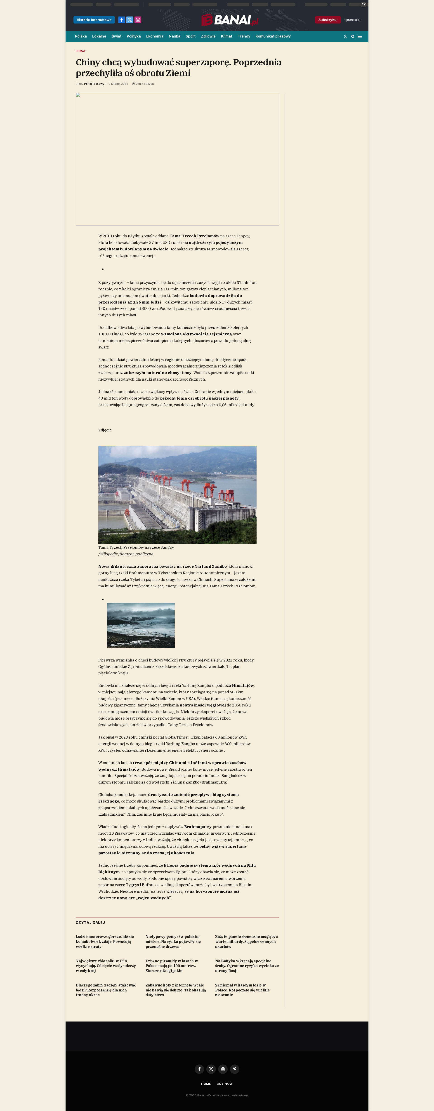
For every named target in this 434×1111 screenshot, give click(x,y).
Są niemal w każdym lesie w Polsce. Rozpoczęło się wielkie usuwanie (242, 990)
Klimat (226, 36)
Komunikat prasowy (273, 36)
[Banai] (230, 20)
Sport (191, 36)
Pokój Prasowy (94, 83)
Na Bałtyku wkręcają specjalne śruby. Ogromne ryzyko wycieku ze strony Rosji (247, 966)
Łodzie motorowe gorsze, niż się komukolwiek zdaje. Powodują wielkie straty (105, 941)
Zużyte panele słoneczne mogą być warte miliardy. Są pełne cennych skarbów (246, 941)
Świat (116, 36)
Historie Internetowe (94, 20)
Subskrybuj (327, 20)
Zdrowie (208, 36)
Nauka (174, 36)
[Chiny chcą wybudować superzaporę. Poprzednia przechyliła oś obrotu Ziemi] (177, 159)
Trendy (244, 36)
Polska (81, 36)
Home (206, 1083)
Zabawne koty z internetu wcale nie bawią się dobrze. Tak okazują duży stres (176, 990)
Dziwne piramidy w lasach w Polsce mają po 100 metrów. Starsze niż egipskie (172, 966)
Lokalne (99, 36)
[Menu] (360, 36)
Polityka (134, 36)
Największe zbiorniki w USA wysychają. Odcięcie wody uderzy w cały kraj (106, 966)
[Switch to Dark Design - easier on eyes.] (345, 36)
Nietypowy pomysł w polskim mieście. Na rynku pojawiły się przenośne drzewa (173, 941)
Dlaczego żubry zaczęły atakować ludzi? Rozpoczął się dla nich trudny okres (106, 990)
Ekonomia (154, 36)
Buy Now (225, 1083)
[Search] (353, 36)
